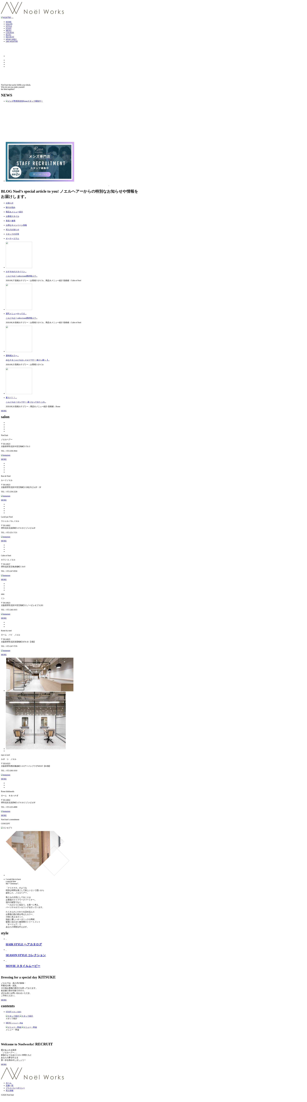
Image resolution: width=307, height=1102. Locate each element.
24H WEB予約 (12, 41)
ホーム (9, 1083)
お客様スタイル (12, 216)
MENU (9, 30)
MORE (4, 411)
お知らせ (9, 203)
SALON (9, 24)
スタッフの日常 (12, 234)
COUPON (10, 33)
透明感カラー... (12, 356)
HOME (9, 22)
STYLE (9, 26)
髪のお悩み (10, 207)
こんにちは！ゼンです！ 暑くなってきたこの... (26, 402)
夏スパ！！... (11, 398)
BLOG (8, 35)
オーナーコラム (12, 238)
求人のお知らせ (12, 230)
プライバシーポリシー (15, 1088)
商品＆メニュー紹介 (14, 212)
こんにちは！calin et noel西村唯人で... (21, 276)
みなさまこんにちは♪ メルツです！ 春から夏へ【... (27, 360)
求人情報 (9, 1091)
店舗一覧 (9, 1085)
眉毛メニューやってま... (16, 314)
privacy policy (11, 39)
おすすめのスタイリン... (16, 272)
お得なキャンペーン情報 (16, 225)
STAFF (9, 28)
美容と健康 (10, 221)
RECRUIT (10, 37)
